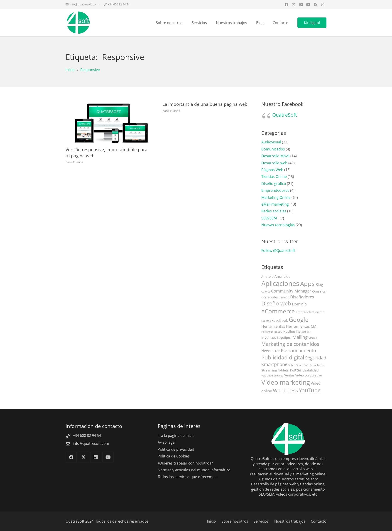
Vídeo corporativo (308, 375)
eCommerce (278, 311)
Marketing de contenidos (290, 343)
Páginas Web (272, 169)
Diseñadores (302, 297)
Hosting (289, 331)
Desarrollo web (274, 162)
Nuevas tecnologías (278, 224)
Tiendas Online (274, 176)
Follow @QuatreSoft (278, 250)
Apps (307, 283)
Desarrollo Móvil (275, 155)
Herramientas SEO (271, 331)
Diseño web (276, 303)
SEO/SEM (269, 218)
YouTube (310, 390)
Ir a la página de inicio (176, 435)
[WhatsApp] (322, 4)
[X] (293, 4)
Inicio (211, 521)
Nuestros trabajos (289, 521)
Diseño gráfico (273, 183)
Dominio (299, 304)
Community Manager (291, 291)
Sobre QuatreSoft (298, 365)
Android (267, 276)
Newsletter (270, 350)
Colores (265, 291)
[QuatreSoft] (78, 22)
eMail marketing (275, 204)
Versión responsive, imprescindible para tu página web (106, 152)
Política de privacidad (176, 449)
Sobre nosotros (234, 521)
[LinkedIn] (301, 4)
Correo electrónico (275, 297)
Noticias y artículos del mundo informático (194, 469)
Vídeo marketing (285, 382)
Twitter (295, 370)
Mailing (300, 337)
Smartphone (274, 364)
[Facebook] (286, 4)
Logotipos (284, 337)
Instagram (303, 331)
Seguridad (315, 358)
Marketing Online (276, 197)
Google (299, 319)
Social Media (317, 365)
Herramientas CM (301, 326)
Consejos (319, 291)
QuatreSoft (284, 115)
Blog (319, 284)
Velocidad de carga (272, 375)
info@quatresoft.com (91, 443)
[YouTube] (308, 4)
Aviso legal (167, 442)
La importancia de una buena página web (204, 104)
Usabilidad (310, 370)
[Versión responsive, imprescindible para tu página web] (109, 103)
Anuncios (282, 276)
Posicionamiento (298, 350)
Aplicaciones (280, 283)
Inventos (268, 337)
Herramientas (273, 326)
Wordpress (285, 390)
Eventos (266, 320)
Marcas (313, 337)
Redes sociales (273, 211)
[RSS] (315, 4)
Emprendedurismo (310, 312)
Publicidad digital (282, 357)
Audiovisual (271, 142)
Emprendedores (275, 190)
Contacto (318, 521)
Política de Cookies (174, 456)
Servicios (261, 521)
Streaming (269, 370)
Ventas (289, 375)
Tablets (283, 370)
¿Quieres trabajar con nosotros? (185, 463)
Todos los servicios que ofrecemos (187, 476)
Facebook (280, 320)
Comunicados (273, 149)
